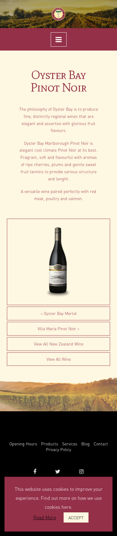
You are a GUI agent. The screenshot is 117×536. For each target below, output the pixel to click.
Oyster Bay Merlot (60, 313)
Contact (101, 443)
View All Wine (58, 359)
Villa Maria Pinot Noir (57, 328)
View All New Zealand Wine (58, 343)
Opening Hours (23, 443)
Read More (44, 517)
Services (69, 443)
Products (49, 443)
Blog (85, 443)
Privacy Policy (58, 449)
